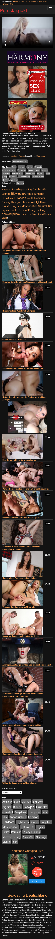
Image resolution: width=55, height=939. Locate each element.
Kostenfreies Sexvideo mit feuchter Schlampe (22, 754)
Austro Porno (18, 1)
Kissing (45, 170)
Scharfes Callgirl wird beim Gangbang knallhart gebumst (27, 282)
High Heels (40, 202)
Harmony (20, 183)
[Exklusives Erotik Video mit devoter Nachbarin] (27, 354)
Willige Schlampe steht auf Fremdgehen (19, 783)
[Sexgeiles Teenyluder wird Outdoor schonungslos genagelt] (27, 236)
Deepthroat (7, 198)
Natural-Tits (30, 173)
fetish (35, 198)
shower (5, 180)
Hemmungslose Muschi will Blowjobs (18, 310)
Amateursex (31, 1)
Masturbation (17, 173)
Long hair (15, 206)
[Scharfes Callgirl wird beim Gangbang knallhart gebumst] (27, 268)
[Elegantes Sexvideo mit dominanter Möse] (27, 622)
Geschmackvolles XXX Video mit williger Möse (22, 517)
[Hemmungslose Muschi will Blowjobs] (27, 296)
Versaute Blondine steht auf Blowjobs (18, 607)
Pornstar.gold (13, 10)
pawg (4, 176)
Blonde (6, 194)
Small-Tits (26, 214)
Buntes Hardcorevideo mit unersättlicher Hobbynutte (25, 489)
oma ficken (43, 1)
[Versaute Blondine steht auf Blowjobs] (27, 593)
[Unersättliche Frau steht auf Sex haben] (27, 564)
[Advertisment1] (27, 82)
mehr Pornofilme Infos (11, 151)
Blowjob (16, 193)
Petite (14, 210)
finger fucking (33, 170)
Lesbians (6, 173)
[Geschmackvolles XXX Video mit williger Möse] (27, 503)
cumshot (39, 194)
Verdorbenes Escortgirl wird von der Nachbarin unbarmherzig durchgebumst (22, 694)
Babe (14, 167)
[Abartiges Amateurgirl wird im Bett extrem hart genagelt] (27, 650)
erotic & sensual (8, 170)
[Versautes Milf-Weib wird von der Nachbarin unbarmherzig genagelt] (27, 532)
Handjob (16, 202)
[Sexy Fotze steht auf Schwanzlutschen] (27, 446)
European (22, 170)
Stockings (37, 214)
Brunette (38, 167)
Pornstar (12, 176)
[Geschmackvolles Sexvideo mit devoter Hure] (27, 711)
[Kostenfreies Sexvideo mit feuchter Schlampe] (27, 740)
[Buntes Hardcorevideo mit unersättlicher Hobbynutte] (27, 475)
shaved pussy (38, 176)
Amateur (6, 189)
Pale (48, 173)
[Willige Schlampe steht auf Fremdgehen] (27, 769)
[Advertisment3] (27, 417)
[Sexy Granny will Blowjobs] (27, 325)
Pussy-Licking (24, 176)
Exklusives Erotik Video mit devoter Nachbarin (22, 368)
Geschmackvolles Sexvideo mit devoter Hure (21, 725)
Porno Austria (7, 4)
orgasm (40, 173)
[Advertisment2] (27, 116)
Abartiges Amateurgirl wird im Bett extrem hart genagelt (26, 664)
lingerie (6, 206)
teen (4, 217)
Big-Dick (33, 189)
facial (29, 198)
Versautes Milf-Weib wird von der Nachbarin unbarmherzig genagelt (21, 547)
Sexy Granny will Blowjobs (14, 339)
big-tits (29, 167)
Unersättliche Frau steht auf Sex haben (19, 578)
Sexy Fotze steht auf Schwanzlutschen (19, 460)
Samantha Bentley (20, 161)
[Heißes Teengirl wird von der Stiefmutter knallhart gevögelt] (27, 383)
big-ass (21, 167)
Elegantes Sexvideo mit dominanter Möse (20, 636)
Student (14, 180)
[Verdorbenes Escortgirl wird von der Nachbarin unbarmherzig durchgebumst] (27, 679)
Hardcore (28, 202)
